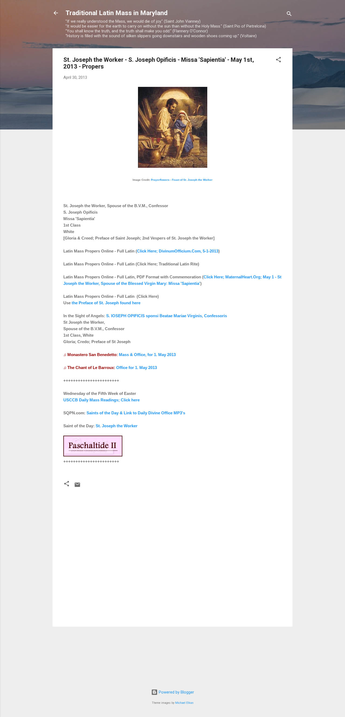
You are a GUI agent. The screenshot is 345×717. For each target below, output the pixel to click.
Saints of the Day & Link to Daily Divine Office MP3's (136, 413)
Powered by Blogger (176, 692)
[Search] (289, 14)
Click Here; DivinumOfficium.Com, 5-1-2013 (177, 251)
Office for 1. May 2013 (136, 367)
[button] (278, 60)
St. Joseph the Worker (116, 426)
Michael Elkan (184, 703)
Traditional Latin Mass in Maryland (116, 13)
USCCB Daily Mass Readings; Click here (101, 400)
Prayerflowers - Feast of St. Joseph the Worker (181, 179)
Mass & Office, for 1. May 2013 (147, 354)
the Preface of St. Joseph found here (106, 303)
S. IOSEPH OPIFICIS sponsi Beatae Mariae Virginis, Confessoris (166, 315)
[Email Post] (77, 486)
